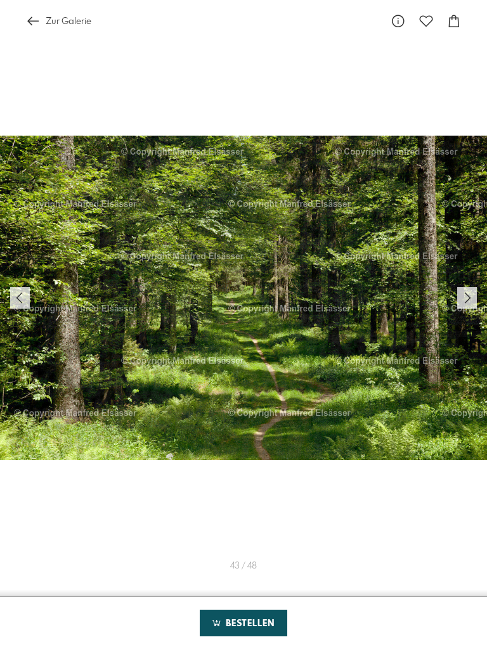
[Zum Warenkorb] (454, 21)
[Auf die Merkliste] (426, 21)
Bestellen (249, 623)
